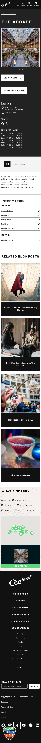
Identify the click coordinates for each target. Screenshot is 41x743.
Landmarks (8, 510)
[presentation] (22, 163)
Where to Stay (26, 505)
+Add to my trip (13, 90)
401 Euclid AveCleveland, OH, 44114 (14, 108)
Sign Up (34, 686)
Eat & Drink (9, 505)
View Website (12, 77)
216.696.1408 (10, 113)
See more (20, 566)
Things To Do (20, 500)
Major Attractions (26, 510)
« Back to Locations (8, 14)
